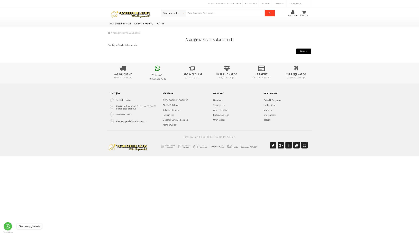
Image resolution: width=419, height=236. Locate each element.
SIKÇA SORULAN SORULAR (175, 100)
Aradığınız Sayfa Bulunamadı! (127, 32)
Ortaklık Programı (272, 100)
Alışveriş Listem (220, 109)
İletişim (160, 23)
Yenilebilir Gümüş (143, 23)
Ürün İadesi (219, 119)
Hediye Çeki (269, 105)
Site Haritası (270, 114)
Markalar (268, 109)
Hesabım (217, 100)
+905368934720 (123, 114)
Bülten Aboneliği (221, 114)
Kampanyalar (169, 124)
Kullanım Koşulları (171, 109)
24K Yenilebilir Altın (120, 23)
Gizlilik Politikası (170, 105)
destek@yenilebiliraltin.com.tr (131, 121)
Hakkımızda (168, 114)
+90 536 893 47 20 (157, 78)
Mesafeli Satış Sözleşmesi (175, 119)
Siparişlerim (219, 105)
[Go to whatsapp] (8, 226)
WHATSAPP (157, 74)
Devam (303, 51)
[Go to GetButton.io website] (8, 233)
